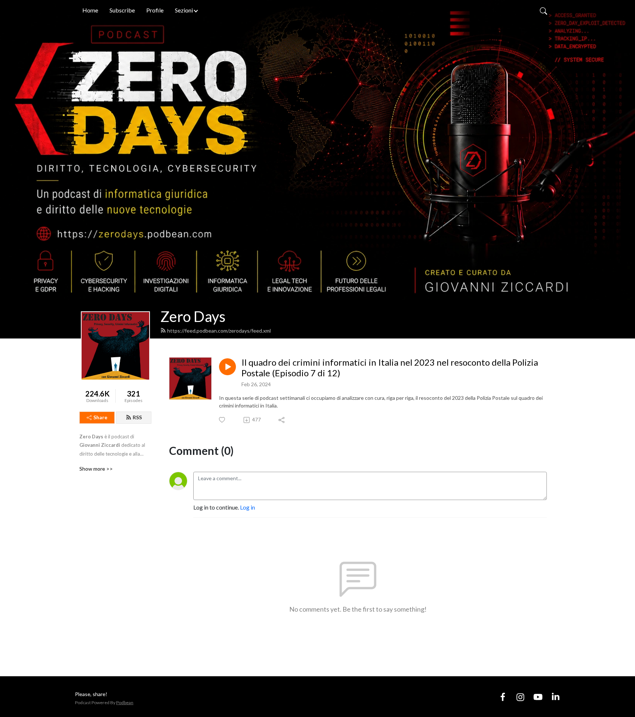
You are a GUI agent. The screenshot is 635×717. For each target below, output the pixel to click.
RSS (137, 417)
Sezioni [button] (184, 10)
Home (90, 10)
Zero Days (193, 316)
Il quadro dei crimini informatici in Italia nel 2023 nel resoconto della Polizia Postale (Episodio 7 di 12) (389, 367)
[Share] (282, 420)
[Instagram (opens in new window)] (520, 696)
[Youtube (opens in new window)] (538, 696)
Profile (155, 10)
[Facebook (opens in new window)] (502, 696)
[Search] (543, 10)
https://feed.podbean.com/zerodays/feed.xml (219, 330)
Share (100, 417)
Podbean (124, 702)
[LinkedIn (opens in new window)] (555, 696)
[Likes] (222, 420)
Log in (247, 507)
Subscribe (122, 10)
